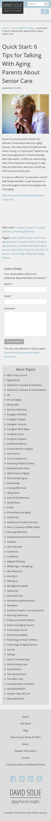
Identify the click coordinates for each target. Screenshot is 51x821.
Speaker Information (26, 750)
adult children (18, 237)
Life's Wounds (14, 546)
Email (7, 296)
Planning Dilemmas (24, 231)
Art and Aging (14, 399)
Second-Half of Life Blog (22, 28)
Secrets (11, 649)
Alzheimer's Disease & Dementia (24, 385)
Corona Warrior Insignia (20, 448)
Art (8, 394)
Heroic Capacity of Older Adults (23, 527)
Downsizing (13, 483)
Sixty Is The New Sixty (18, 659)
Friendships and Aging (19, 512)
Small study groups (17, 664)
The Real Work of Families (20, 684)
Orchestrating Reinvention (21, 600)
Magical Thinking (16, 561)
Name (7, 283)
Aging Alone (13, 380)
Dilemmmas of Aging (18, 473)
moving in (12, 576)
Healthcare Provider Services (22, 522)
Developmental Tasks (18, 468)
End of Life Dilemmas (18, 497)
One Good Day (15, 595)
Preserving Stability (17, 635)
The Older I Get (15, 679)
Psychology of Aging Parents (22, 644)
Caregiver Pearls (26, 241)
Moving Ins (13, 581)
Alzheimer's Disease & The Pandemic (26, 389)
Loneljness (12, 556)
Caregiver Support (25, 227)
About (25, 744)
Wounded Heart (15, 698)
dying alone (13, 492)
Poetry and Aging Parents (20, 625)
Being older (13, 404)
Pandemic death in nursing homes (25, 610)
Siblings (11, 654)
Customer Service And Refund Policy (25, 764)
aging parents (9, 241)
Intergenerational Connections (23, 537)
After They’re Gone (17, 375)
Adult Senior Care (36, 237)
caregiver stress (15, 434)
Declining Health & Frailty (20, 463)
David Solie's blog (21, 249)
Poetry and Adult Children (21, 620)
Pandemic (12, 605)
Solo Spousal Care (16, 674)
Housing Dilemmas (17, 532)
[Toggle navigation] (45, 11)
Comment (9, 308)
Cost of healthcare (17, 458)
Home (5, 28)
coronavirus (13, 453)
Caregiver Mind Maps (18, 429)
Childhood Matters (17, 443)
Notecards (12, 590)
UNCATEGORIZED (16, 688)
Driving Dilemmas (16, 487)
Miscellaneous (14, 571)
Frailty (10, 507)
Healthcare (13, 517)
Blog (25, 730)
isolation (11, 541)
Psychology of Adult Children (22, 639)
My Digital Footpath (17, 586)
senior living (17, 253)
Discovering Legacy (17, 478)
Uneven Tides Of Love (18, 693)
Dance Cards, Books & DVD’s (25, 737)
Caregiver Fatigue (16, 419)
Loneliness (12, 551)
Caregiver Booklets (17, 414)
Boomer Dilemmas (17, 409)
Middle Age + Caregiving (19, 566)
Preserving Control (17, 630)
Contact (25, 757)
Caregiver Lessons (16, 424)
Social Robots (14, 669)
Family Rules (13, 502)
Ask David (25, 723)
